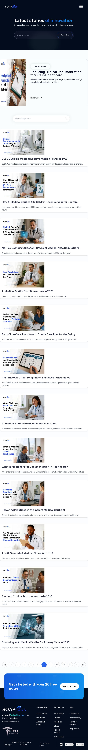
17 (57, 664)
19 (70, 664)
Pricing (57, 717)
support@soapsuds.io (10, 721)
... (50, 664)
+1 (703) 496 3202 (45, 744)
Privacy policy (75, 717)
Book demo (59, 713)
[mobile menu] (81, 6)
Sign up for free (69, 686)
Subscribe (65, 35)
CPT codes (59, 737)
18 (64, 664)
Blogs (56, 726)
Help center (74, 728)
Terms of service (73, 723)
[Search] (66, 118)
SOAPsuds (15, 742)
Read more (35, 98)
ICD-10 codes (57, 731)
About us (58, 722)
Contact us (74, 713)
